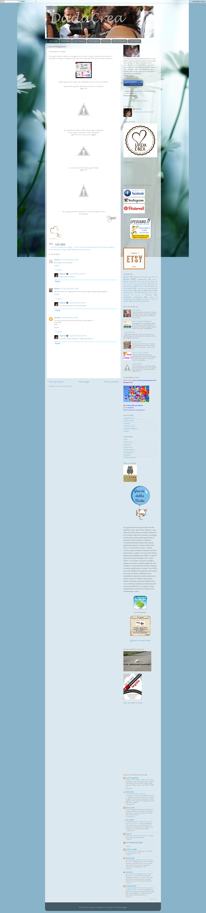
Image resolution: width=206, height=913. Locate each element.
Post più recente (56, 381)
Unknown (57, 318)
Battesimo (136, 277)
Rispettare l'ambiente (132, 297)
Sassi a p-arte (130, 808)
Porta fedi (152, 293)
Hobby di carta (127, 447)
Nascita (140, 290)
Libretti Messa (141, 289)
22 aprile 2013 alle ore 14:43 (77, 336)
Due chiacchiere (85, 247)
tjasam (111, 907)
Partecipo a (57, 250)
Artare (125, 440)
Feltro (153, 284)
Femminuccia (128, 286)
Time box (106, 41)
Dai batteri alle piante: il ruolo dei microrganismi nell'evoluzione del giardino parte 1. (140, 795)
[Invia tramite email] (56, 244)
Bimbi (126, 279)
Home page (53, 41)
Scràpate (126, 431)
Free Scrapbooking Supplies (134, 843)
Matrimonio (128, 290)
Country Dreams (128, 421)
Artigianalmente (128, 418)
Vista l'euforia (136, 310)
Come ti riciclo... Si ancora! (140, 353)
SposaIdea (139, 299)
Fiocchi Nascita (79, 41)
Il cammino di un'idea (106, 247)
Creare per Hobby (131, 849)
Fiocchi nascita (144, 286)
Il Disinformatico (131, 886)
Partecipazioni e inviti (130, 293)
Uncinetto (143, 301)
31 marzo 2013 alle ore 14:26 (69, 260)
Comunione (140, 282)
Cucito (144, 284)
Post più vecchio (111, 381)
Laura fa (128, 834)
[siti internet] (133, 86)
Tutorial (134, 301)
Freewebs (126, 423)
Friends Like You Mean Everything (136, 780)
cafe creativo (130, 820)
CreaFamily (127, 445)
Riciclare (148, 295)
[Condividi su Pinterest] (64, 244)
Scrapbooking (127, 299)
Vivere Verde (129, 792)
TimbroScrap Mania (129, 458)
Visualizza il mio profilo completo (143, 112)
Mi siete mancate (131, 851)
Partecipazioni (94, 41)
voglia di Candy (136, 364)
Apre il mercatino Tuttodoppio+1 (142, 321)
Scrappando (126, 455)
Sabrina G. (57, 289)
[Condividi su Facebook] (62, 244)
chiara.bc (57, 260)
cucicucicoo (129, 872)
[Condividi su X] (60, 244)
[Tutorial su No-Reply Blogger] (140, 640)
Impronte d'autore (129, 450)
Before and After (149, 277)
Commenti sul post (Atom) (63, 386)
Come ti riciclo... (137, 342)
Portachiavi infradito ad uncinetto (136, 836)
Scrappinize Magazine (130, 429)
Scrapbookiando (128, 452)
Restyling (137, 295)
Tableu (147, 299)
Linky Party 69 (129, 332)
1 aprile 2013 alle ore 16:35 (77, 303)
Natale (150, 290)
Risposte (59, 270)
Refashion (126, 295)
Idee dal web (95, 247)
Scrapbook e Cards (129, 426)
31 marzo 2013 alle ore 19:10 (70, 289)
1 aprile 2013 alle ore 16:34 (77, 274)
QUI (124, 408)
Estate (128, 809)
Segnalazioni (75, 250)
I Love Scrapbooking (132, 778)
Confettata (151, 282)
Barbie (125, 277)
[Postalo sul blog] (58, 244)
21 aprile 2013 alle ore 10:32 (69, 318)
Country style (130, 858)
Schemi (151, 297)
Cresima (135, 284)
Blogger (124, 907)
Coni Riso (126, 284)
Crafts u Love (127, 442)
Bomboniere (65, 41)
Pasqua (63, 250)
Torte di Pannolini (119, 41)
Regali (69, 250)
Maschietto (151, 288)
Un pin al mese (85, 250)
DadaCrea (62, 274)
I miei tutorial (134, 41)
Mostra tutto (153, 899)
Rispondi (56, 266)
